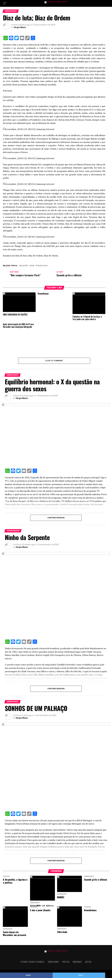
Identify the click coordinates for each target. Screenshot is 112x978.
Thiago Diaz (42, 266)
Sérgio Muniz (20, 27)
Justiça (88, 961)
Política (65, 961)
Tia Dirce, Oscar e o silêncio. (32, 961)
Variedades (77, 961)
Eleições (24, 266)
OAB (32, 266)
